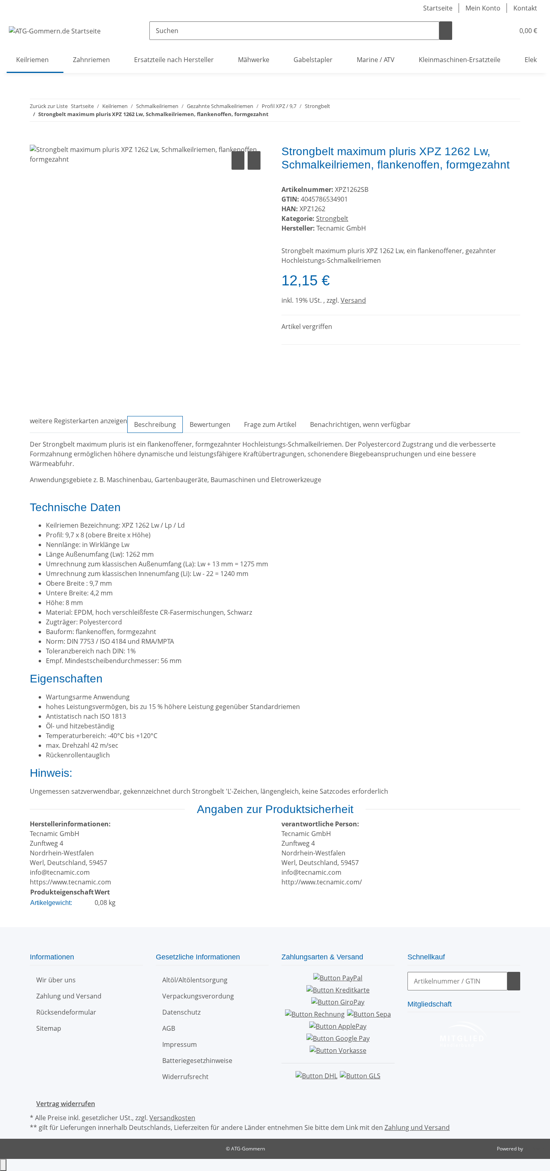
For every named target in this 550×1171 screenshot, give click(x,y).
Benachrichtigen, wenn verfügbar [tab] (360, 424)
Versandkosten (172, 1117)
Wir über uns (56, 979)
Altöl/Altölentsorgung (194, 979)
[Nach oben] (3, 1165)
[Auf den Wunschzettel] (254, 160)
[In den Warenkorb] (36, 140)
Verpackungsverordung (198, 996)
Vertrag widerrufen (65, 1103)
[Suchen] (445, 30)
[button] (492, 30)
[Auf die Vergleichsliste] (238, 160)
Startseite (438, 8)
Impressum (179, 1044)
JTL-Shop (534, 1148)
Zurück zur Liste (49, 106)
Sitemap (48, 1028)
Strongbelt (332, 218)
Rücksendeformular (66, 1012)
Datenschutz (181, 1012)
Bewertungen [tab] (210, 424)
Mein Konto (482, 8)
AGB (168, 1028)
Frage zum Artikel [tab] (270, 424)
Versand (353, 300)
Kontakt (525, 8)
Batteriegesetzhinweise (197, 1060)
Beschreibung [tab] (155, 424)
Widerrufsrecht (185, 1076)
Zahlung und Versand (68, 996)
